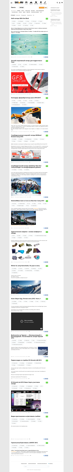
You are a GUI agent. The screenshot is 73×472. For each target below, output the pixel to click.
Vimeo (33, 225)
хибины (36, 139)
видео (39, 419)
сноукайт (32, 141)
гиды (33, 340)
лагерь (22, 7)
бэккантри (34, 268)
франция (14, 64)
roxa (28, 205)
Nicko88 (13, 455)
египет (25, 23)
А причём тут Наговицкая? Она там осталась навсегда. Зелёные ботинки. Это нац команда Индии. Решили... (56, 23)
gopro (45, 203)
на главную (21, 270)
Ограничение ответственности (42, 463)
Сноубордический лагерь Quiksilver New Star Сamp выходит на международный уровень (26, 166)
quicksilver (27, 169)
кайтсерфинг (21, 21)
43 (34, 131)
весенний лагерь (15, 12)
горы (20, 301)
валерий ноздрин (21, 205)
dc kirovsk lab (15, 388)
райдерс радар (15, 102)
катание (14, 270)
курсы (31, 100)
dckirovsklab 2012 (21, 365)
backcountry (27, 340)
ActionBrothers (13, 451)
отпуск (31, 23)
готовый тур (26, 25)
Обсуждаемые (23, 15)
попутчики (34, 21)
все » (41, 12)
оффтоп (19, 23)
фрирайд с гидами (41, 102)
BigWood (13, 162)
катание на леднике (33, 64)
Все (33, 15)
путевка (14, 25)
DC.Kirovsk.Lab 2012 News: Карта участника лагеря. (25, 383)
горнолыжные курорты (35, 12)
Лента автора (18, 94)
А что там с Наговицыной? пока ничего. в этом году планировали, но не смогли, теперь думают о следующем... (56, 14)
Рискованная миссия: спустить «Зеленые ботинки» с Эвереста (55, 10)
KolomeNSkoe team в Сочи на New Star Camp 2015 (27, 201)
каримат (20, 237)
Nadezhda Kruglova (15, 131)
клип (37, 301)
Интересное (18, 15)
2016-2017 (24, 104)
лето (14, 235)
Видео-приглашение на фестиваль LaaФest (25, 416)
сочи (29, 203)
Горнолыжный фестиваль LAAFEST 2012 (24, 443)
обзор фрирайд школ (16, 104)
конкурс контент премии (42, 340)
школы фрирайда (31, 102)
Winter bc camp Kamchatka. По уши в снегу (25, 266)
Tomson (13, 331)
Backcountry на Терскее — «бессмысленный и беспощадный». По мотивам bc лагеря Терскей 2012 (27, 336)
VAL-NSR (29, 225)
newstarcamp (34, 205)
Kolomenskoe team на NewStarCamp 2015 (18, 225)
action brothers (15, 421)
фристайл (28, 12)
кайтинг (14, 21)
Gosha (52, 25)
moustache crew (28, 388)
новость (22, 10)
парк (40, 203)
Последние (13, 15)
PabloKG (13, 356)
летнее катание (15, 66)
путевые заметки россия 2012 (17, 344)
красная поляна (22, 203)
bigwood (26, 141)
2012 (21, 388)
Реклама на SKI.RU (24, 463)
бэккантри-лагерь (29, 270)
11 (29, 356)
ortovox (21, 268)
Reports (13, 197)
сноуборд (18, 10)
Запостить (41, 7)
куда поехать (38, 23)
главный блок (15, 272)
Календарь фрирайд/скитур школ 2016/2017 (26, 98)
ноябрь (45, 23)
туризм (24, 12)
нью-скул (14, 203)
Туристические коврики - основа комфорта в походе (26, 232)
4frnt (14, 205)
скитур (26, 100)
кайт (14, 23)
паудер (32, 301)
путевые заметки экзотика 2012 (40, 342)
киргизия (14, 340)
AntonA (52, 16)
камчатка (27, 268)
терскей (14, 342)
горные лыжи (27, 10)
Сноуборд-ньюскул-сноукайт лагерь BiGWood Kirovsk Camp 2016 (26, 136)
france (41, 64)
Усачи (13, 378)
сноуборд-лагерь (28, 139)
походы (31, 235)
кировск (21, 139)
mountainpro (30, 342)
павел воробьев (21, 342)
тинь (20, 64)
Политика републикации (32, 463)
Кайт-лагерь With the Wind (20, 18)
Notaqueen (13, 94)
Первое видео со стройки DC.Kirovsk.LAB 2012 (26, 360)
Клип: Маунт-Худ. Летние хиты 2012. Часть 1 (26, 298)
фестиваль (33, 10)
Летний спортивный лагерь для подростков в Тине (26, 61)
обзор (20, 100)
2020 (20, 25)
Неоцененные (29, 15)
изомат (26, 237)
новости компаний (41, 445)
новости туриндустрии (40, 10)
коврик (14, 237)
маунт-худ (43, 301)
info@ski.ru (51, 463)
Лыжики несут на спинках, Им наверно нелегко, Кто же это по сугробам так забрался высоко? (19, 276)
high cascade (15, 303)
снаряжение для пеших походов (41, 235)
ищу (32, 25)
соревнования (30, 386)
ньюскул (20, 12)
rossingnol (37, 270)
